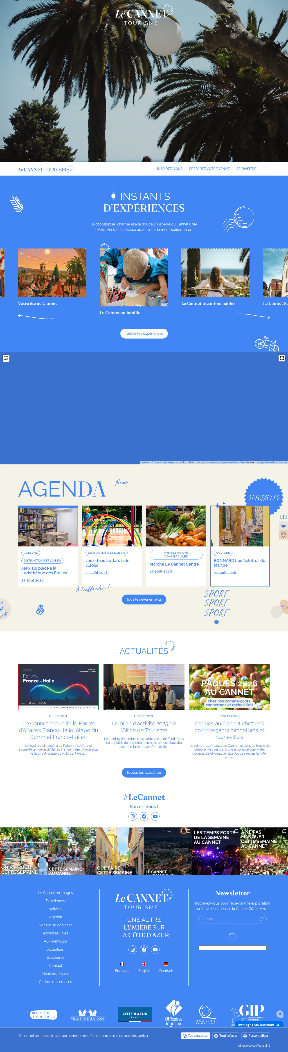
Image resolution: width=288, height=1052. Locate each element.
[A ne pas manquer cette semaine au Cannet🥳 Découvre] (264, 851)
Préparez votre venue (209, 169)
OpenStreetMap (163, 462)
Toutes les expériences (144, 333)
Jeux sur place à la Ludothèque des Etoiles (44, 570)
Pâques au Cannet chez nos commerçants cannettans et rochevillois (229, 730)
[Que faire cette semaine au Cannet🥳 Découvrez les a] (120, 851)
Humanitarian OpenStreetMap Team (225, 462)
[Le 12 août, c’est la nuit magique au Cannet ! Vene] (168, 851)
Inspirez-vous (169, 169)
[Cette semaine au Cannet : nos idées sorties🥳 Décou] (72, 851)
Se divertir (246, 169)
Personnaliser (258, 1035)
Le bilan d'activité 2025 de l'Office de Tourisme (144, 726)
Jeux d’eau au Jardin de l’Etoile (108, 563)
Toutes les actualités (144, 772)
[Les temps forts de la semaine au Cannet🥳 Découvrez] (216, 851)
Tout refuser (228, 1035)
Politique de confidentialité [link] (253, 1045)
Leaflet (145, 462)
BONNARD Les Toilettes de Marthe (239, 563)
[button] (36, 316)
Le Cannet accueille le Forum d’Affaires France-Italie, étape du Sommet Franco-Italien (58, 730)
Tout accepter (198, 1035)
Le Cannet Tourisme (144, 14)
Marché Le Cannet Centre (174, 564)
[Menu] (265, 169)
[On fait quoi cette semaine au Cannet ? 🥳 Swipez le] (24, 851)
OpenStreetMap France (273, 462)
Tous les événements (144, 599)
